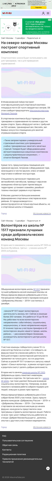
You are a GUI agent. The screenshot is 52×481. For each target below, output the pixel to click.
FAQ (4, 436)
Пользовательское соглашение (17, 440)
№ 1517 (36, 289)
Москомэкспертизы (39, 110)
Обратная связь (10, 445)
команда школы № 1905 (33, 372)
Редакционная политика (14, 454)
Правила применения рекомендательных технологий (22, 460)
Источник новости (42, 213)
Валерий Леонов (9, 113)
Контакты (6, 449)
